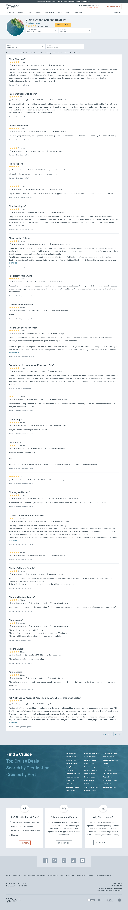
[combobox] (24, 46)
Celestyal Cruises (71, 763)
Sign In (118, 12)
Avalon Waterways (90, 757)
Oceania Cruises (89, 773)
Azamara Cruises (108, 757)
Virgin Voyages (70, 790)
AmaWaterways (70, 753)
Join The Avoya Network (103, 875)
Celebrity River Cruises (110, 760)
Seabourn (68, 784)
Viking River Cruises (109, 787)
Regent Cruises (108, 777)
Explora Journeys (90, 767)
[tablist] (34, 771)
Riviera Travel (69, 780)
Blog (68, 12)
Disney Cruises (70, 767)
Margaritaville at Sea (90, 770)
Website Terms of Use (67, 875)
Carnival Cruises (70, 760)
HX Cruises (69, 770)
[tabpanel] (93, 772)
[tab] (34, 754)
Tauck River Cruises (72, 787)
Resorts (38, 12)
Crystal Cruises (89, 763)
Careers (90, 875)
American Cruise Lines (91, 753)
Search (11, 12)
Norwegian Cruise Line (72, 773)
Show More (13, 263)
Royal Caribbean (89, 780)
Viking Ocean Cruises (33, 23)
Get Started (78, 12)
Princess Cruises (89, 777)
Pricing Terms (80, 875)
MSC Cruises (107, 770)
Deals (60, 12)
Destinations (49, 12)
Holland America (108, 767)
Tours (30, 12)
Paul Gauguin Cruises (110, 773)
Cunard (105, 763)
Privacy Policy (17, 875)
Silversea (87, 784)
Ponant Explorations (72, 777)
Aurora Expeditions (71, 757)
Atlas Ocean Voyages (110, 753)
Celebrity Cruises (90, 760)
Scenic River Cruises (110, 780)
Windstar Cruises (90, 790)
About (8, 875)
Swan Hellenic (107, 784)
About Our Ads (53, 875)
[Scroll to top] (123, 905)
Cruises (20, 12)
